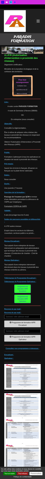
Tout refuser (22, 473)
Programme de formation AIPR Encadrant (22, 289)
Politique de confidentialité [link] (23, 477)
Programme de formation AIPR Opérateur (23, 338)
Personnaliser (36, 473)
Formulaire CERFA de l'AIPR (15, 206)
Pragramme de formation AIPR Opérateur (22, 299)
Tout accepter (9, 473)
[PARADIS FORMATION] (15, 21)
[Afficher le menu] (38, 21)
